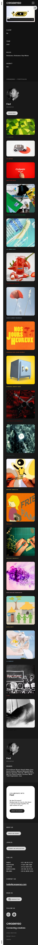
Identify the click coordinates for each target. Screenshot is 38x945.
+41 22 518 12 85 (26, 867)
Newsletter (15, 899)
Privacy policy (10, 936)
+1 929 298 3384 (26, 864)
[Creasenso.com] (13, 3)
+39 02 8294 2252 (27, 871)
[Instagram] (8, 915)
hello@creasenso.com (16, 885)
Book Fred (12, 113)
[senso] (1, 3)
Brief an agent (13, 833)
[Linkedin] (14, 915)
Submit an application (16, 848)
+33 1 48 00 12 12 (27, 862)
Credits (8, 939)
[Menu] (33, 3)
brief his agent (17, 811)
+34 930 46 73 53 (27, 869)
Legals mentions (11, 932)
